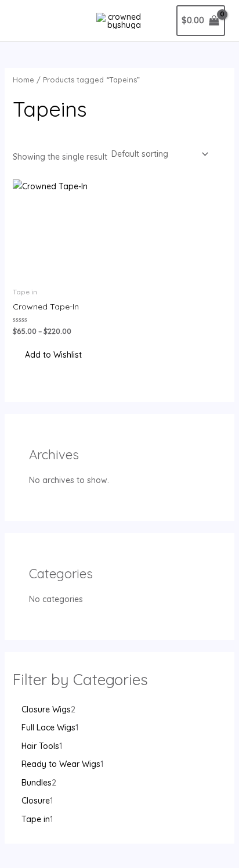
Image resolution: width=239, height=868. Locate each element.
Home (23, 79)
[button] (47, 355)
